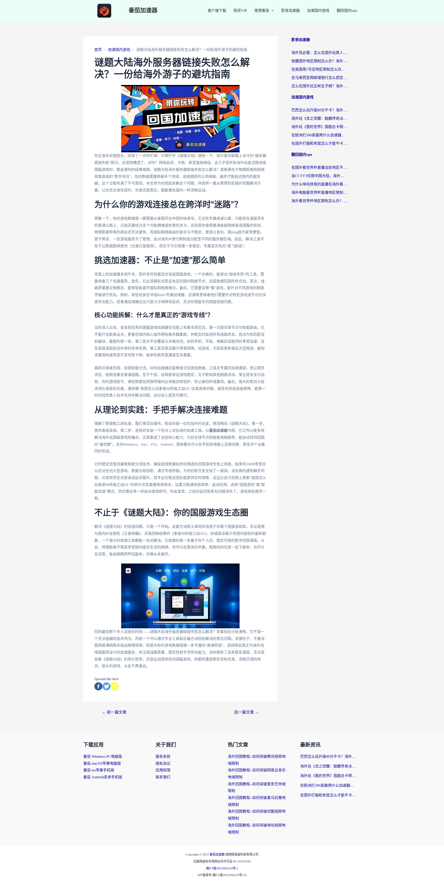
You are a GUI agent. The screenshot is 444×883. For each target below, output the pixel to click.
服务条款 (163, 756)
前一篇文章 (114, 712)
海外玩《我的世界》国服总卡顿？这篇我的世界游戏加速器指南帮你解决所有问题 (319, 127)
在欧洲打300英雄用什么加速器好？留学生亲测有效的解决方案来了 (319, 135)
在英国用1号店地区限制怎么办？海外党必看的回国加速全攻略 (319, 69)
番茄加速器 (143, 10)
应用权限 (163, 770)
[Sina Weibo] (115, 686)
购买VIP (240, 11)
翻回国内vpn (347, 11)
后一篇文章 (246, 712)
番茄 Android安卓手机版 (102, 777)
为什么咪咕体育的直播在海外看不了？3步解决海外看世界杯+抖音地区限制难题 (319, 184)
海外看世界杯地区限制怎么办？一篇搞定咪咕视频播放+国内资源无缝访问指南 (319, 201)
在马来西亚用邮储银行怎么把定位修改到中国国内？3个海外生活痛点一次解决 (319, 78)
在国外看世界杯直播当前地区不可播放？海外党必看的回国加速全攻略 (319, 167)
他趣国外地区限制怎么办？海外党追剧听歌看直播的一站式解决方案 (319, 61)
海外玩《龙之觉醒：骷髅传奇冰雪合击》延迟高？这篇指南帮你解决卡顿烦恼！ (319, 118)
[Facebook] (98, 686)
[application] (271, 11)
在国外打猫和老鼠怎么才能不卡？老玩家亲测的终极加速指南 (319, 143)
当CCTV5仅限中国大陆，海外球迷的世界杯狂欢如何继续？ (319, 176)
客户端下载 (217, 11)
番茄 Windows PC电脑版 (102, 756)
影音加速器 (290, 11)
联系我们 (163, 777)
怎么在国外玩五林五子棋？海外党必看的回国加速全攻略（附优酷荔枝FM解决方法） (319, 86)
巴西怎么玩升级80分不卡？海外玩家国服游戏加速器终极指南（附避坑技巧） (319, 110)
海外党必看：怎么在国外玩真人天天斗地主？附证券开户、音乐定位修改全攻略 (319, 53)
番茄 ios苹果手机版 (98, 770)
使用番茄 (261, 11)
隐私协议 (163, 763)
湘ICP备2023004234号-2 (222, 868)
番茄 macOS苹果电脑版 (102, 763)
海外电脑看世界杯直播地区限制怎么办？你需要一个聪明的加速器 (319, 192)
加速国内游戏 (318, 11)
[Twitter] (106, 686)
